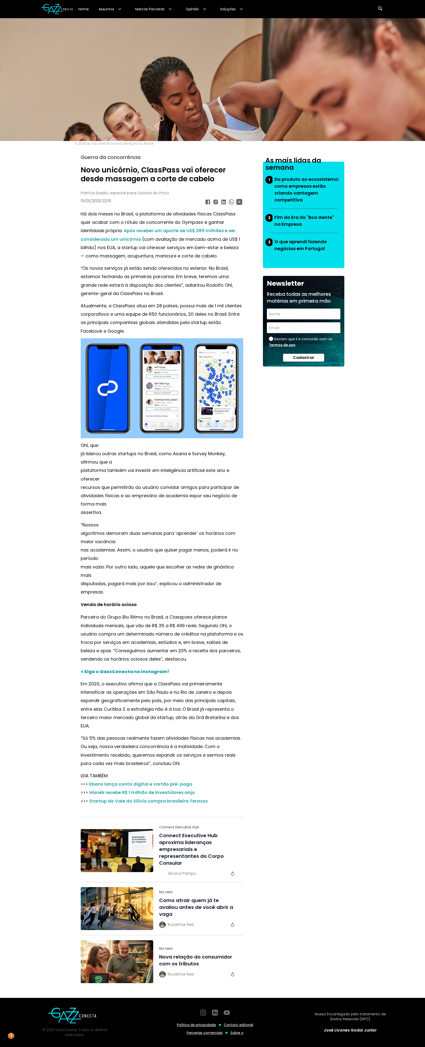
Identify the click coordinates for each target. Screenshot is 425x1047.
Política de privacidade (196, 1024)
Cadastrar (303, 357)
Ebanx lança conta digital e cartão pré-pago (140, 784)
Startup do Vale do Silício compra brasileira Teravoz (148, 801)
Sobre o (236, 1032)
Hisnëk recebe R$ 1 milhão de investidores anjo (142, 792)
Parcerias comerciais (205, 1032)
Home (83, 9)
